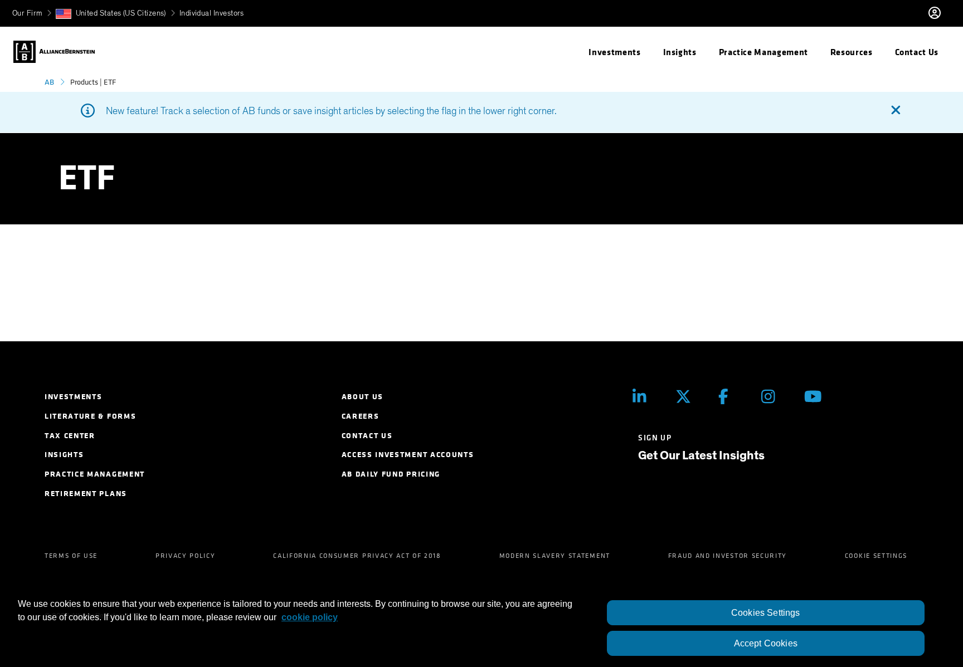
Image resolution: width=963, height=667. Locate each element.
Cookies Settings (765, 612)
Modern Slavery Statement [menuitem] (554, 555)
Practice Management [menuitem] (95, 474)
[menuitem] (614, 52)
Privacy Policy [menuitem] (185, 555)
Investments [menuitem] (73, 396)
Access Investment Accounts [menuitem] (408, 454)
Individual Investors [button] (211, 13)
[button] (111, 13)
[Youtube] (817, 396)
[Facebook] (731, 396)
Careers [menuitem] (361, 416)
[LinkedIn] (646, 396)
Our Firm (27, 13)
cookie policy (309, 617)
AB (49, 82)
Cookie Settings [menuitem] (876, 555)
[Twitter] (688, 396)
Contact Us (916, 52)
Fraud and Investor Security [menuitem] (727, 555)
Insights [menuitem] (64, 454)
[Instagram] (774, 396)
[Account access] (945, 13)
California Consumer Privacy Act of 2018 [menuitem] (357, 555)
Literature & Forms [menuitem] (90, 416)
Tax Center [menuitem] (70, 435)
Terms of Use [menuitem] (71, 555)
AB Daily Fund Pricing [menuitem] (391, 474)
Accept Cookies (765, 643)
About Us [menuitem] (362, 396)
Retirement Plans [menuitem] (86, 493)
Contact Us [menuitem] (367, 435)
